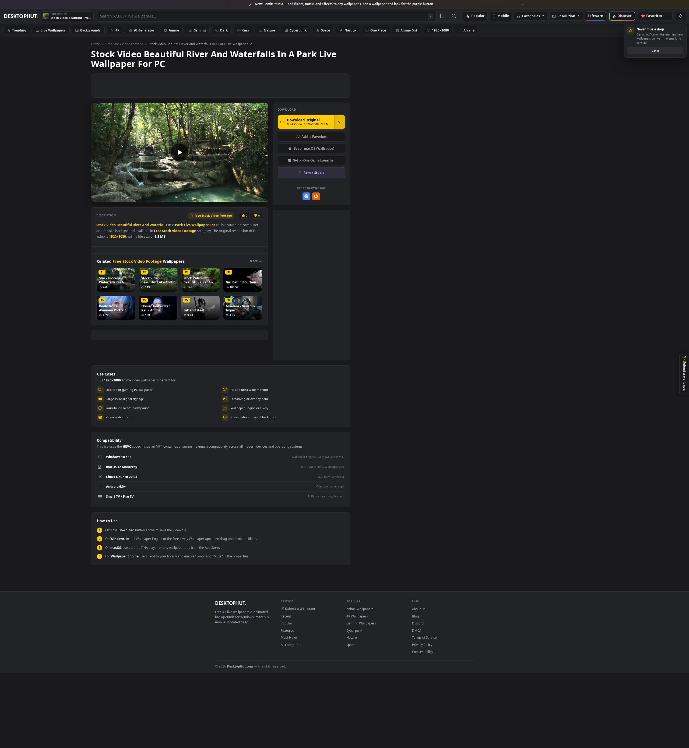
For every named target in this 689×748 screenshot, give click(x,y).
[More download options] (339, 122)
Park (179, 225)
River (137, 225)
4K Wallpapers (357, 616)
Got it (655, 50)
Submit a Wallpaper (300, 608)
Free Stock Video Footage (124, 44)
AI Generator (144, 30)
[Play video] (179, 152)
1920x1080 (117, 236)
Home (95, 44)
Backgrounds (90, 30)
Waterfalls (158, 225)
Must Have (289, 637)
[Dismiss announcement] (523, 4)
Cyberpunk (298, 30)
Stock (101, 225)
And (145, 225)
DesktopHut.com (240, 666)
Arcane (468, 30)
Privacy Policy (422, 644)
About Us (419, 609)
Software (595, 16)
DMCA (416, 630)
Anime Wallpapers (360, 609)
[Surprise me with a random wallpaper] (442, 16)
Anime (174, 30)
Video (111, 225)
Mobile (503, 16)
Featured (287, 630)
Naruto (350, 30)
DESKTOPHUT (230, 603)
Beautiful (124, 225)
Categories (531, 16)
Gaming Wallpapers (361, 623)
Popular (478, 16)
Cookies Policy (422, 651)
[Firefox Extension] (316, 196)
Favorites (656, 16)
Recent (286, 616)
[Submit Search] (454, 16)
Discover (624, 16)
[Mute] (231, 197)
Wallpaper (200, 225)
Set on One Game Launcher (314, 160)
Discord (418, 623)
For (212, 225)
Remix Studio (314, 172)
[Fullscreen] (261, 197)
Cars (245, 30)
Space (325, 30)
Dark (224, 30)
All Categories (291, 644)
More (254, 261)
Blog (415, 616)
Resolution (566, 16)
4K (117, 30)
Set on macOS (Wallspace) (314, 148)
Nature (269, 30)
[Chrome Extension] (306, 196)
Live (187, 225)
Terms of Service (424, 637)
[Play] (97, 197)
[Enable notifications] (680, 16)
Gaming (200, 30)
